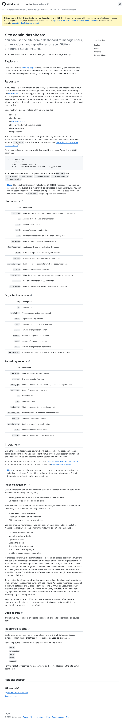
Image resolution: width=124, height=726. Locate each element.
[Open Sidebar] (3, 10)
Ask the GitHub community (17, 693)
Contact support (13, 696)
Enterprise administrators (16, 10)
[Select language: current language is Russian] (120, 4)
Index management (16, 484)
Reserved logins (16, 628)
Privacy (32, 717)
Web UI (53, 10)
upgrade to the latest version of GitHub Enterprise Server (75, 20)
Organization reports (17, 295)
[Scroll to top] (118, 720)
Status (40, 717)
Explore (10, 61)
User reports (12, 201)
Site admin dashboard (67, 10)
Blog (68, 717)
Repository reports (16, 361)
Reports (10, 81)
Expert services (58, 717)
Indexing (11, 444)
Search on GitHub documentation (63, 461)
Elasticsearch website (61, 464)
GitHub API (13, 93)
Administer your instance (38, 10)
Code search (12, 612)
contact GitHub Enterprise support (25, 23)
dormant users (18, 121)
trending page (28, 67)
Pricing (47, 717)
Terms (25, 717)
